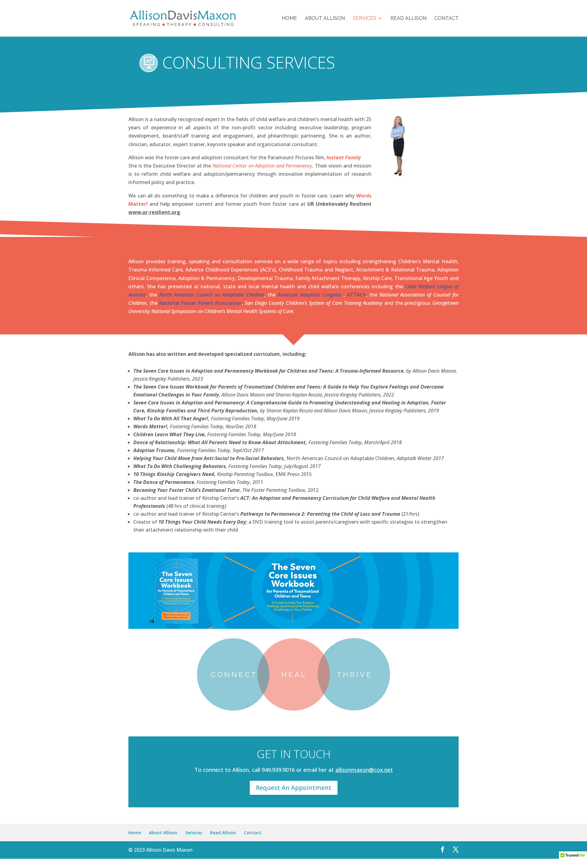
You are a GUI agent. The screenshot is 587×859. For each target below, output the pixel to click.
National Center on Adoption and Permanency (262, 165)
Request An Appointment (293, 787)
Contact (446, 18)
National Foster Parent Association (200, 303)
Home (289, 18)
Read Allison (408, 18)
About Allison (325, 18)
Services (364, 18)
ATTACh (356, 294)
